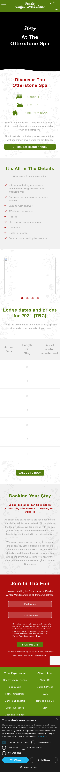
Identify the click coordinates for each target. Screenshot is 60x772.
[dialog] (30, 744)
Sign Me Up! (30, 644)
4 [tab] (38, 298)
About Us (45, 680)
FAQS (45, 694)
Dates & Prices (45, 687)
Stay (45, 708)
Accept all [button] (15, 760)
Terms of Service (35, 655)
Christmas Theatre (15, 701)
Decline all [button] (44, 760)
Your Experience (15, 673)
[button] (30, 767)
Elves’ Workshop (15, 708)
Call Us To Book (30, 472)
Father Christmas (15, 694)
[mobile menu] (3, 6)
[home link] (30, 6)
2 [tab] (27, 298)
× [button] (57, 719)
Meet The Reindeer (15, 714)
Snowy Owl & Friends (15, 680)
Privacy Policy (17, 655)
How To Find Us (45, 701)
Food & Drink (15, 687)
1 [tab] (22, 298)
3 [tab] (32, 298)
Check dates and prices (30, 146)
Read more (42, 736)
